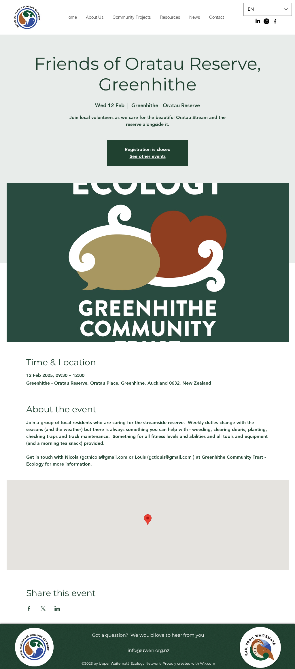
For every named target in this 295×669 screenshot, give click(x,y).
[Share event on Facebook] (29, 608)
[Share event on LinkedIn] (57, 608)
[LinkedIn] (258, 21)
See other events (148, 156)
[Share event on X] (43, 608)
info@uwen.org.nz (148, 650)
